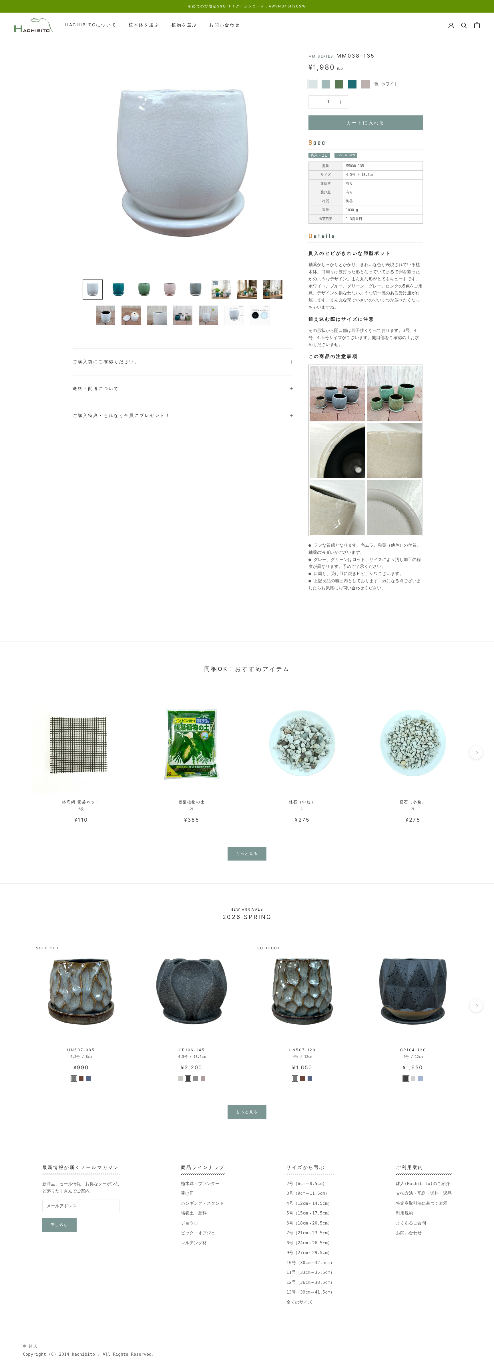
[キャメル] (203, 1078)
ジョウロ (189, 1223)
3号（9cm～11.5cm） (307, 1193)
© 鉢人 (30, 1346)
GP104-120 (413, 1050)
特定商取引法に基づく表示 (421, 1203)
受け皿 (187, 1193)
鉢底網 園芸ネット (81, 802)
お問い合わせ (224, 24)
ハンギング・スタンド (202, 1203)
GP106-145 (192, 1050)
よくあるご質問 (411, 1223)
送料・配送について (96, 388)
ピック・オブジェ (198, 1232)
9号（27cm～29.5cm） (309, 1252)
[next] (476, 752)
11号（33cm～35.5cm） (310, 1272)
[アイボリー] (180, 1078)
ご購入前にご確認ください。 (106, 361)
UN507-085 (81, 1050)
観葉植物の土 (191, 802)
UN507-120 (302, 1050)
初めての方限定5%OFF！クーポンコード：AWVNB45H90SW (247, 6)
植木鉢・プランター (200, 1183)
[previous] (17, 752)
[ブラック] (405, 1078)
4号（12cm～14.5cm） (309, 1203)
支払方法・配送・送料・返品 (424, 1193)
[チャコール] (188, 1078)
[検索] (464, 25)
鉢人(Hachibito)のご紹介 (423, 1183)
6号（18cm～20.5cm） (309, 1223)
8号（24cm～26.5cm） (309, 1242)
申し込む (59, 1224)
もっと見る (247, 853)
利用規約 (404, 1213)
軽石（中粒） (302, 802)
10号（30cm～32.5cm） (310, 1262)
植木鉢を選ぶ (144, 24)
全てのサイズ (299, 1302)
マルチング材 (194, 1242)
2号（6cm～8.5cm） (306, 1183)
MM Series (321, 56)
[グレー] (73, 1078)
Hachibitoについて (91, 24)
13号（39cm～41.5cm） (310, 1292)
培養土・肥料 (194, 1213)
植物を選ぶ (184, 24)
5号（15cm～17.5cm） (309, 1213)
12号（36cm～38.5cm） (310, 1282)
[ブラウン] (81, 1078)
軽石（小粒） (413, 802)
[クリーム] (413, 1078)
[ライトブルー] (88, 1078)
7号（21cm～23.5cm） (309, 1232)
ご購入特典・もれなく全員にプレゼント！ (121, 415)
